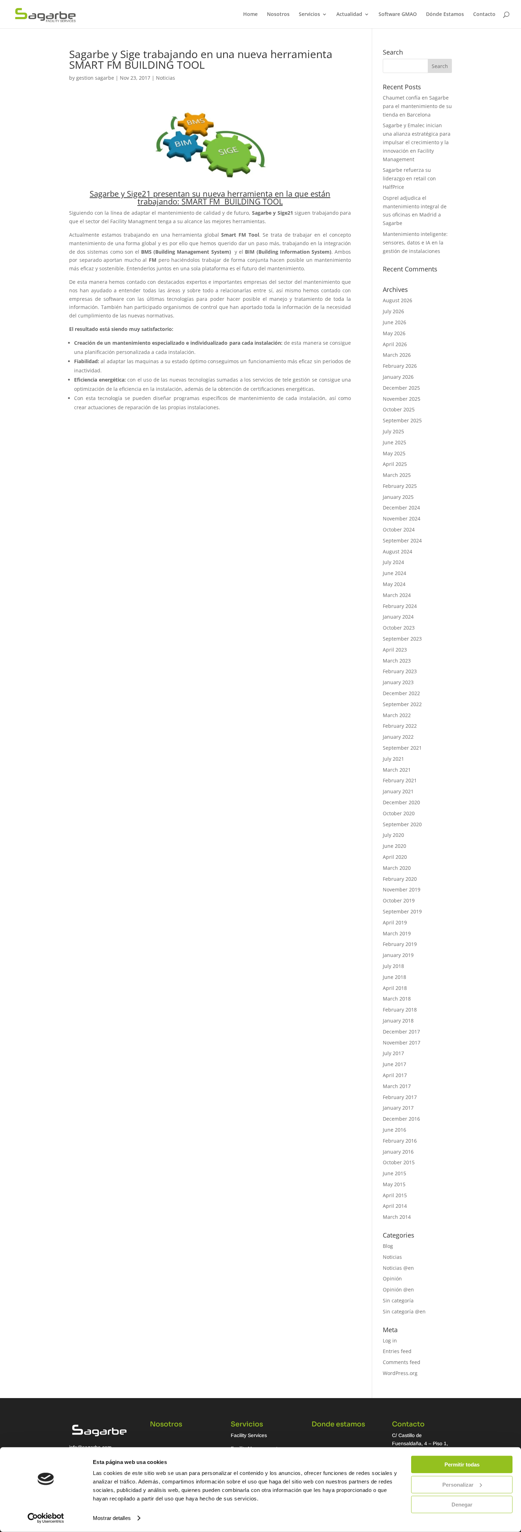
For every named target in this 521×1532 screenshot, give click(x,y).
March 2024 (397, 595)
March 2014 (397, 1216)
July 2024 (393, 562)
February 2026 (400, 365)
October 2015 (399, 1162)
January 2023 (398, 682)
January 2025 (398, 497)
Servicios (309, 14)
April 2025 (395, 464)
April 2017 (395, 1075)
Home (250, 14)
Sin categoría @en (404, 1311)
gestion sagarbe (95, 77)
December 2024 (401, 507)
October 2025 (399, 409)
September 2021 (402, 747)
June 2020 (394, 846)
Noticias (165, 77)
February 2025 (400, 486)
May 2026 (394, 333)
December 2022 (401, 693)
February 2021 (400, 780)
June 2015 (394, 1173)
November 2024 (401, 518)
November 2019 (401, 889)
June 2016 (394, 1129)
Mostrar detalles (112, 1518)
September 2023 (402, 638)
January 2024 (398, 616)
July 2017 (393, 1053)
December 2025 (401, 387)
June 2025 (394, 442)
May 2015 (394, 1184)
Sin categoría (398, 1300)
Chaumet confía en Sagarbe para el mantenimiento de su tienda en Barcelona (417, 106)
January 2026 (398, 376)
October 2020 (399, 813)
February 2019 (400, 944)
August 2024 (397, 551)
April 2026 (395, 344)
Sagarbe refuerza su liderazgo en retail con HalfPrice (409, 178)
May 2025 (394, 453)
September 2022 (402, 704)
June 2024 (394, 573)
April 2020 (395, 857)
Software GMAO (398, 14)
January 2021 (398, 791)
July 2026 (393, 311)
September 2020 (402, 824)
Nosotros (278, 14)
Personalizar (458, 1484)
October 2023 (399, 627)
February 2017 (400, 1097)
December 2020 (401, 802)
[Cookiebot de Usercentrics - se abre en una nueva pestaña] (46, 1518)
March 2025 (397, 475)
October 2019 (399, 900)
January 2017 (398, 1107)
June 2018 (394, 977)
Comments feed (401, 1362)
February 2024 (400, 606)
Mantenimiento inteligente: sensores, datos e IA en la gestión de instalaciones (415, 242)
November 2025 (401, 398)
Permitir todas (462, 1464)
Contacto (484, 14)
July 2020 (393, 835)
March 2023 (397, 660)
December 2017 (401, 1031)
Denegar (462, 1505)
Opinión (392, 1278)
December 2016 (401, 1118)
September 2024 (402, 540)
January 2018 (398, 1020)
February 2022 (400, 725)
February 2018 (400, 1009)
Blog (388, 1246)
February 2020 (400, 878)
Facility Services (249, 1435)
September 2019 (402, 911)
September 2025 (402, 420)
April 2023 (395, 649)
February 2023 (400, 671)
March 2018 (397, 998)
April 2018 (395, 988)
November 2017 (401, 1042)
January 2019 (398, 955)
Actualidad (349, 14)
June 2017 (394, 1064)
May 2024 (394, 584)
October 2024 (399, 529)
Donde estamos (338, 1424)
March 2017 (397, 1086)
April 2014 (395, 1205)
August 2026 (397, 300)
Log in (390, 1340)
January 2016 (398, 1151)
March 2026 (397, 354)
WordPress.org (400, 1373)
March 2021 (397, 769)
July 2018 (393, 966)
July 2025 (393, 431)
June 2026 (394, 322)
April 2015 (395, 1195)
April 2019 (395, 922)
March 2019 (397, 933)
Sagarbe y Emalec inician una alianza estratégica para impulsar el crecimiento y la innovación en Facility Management (416, 142)
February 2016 (400, 1140)
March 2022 (397, 715)
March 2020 (397, 867)
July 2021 (393, 758)
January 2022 (398, 736)
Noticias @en (398, 1268)
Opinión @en (398, 1289)
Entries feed (397, 1351)
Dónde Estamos (445, 14)
